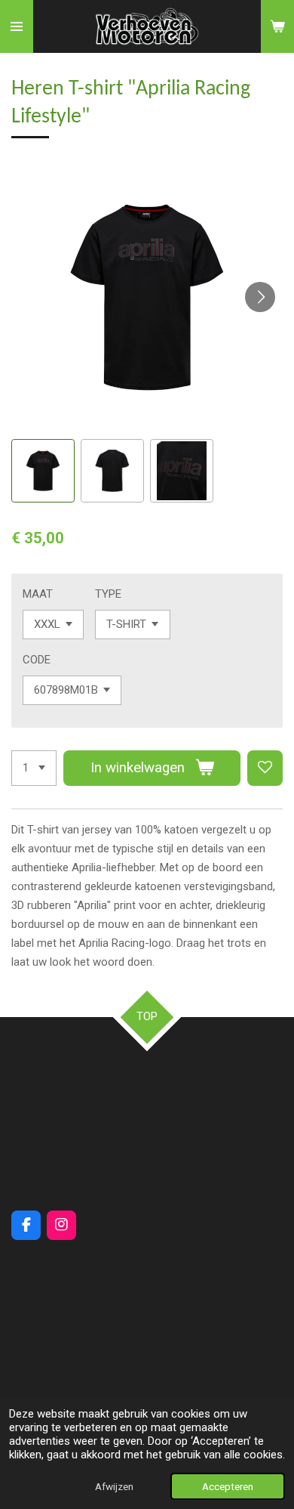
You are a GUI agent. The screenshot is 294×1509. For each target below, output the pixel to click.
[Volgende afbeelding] (260, 297)
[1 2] (34, 768)
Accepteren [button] (227, 1486)
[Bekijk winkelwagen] (277, 26)
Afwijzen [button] (114, 1486)
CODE (37, 659)
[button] (43, 470)
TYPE (108, 594)
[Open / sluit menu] (16, 26)
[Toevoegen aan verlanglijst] (265, 768)
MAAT (38, 594)
